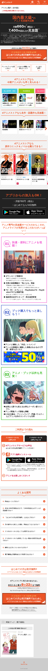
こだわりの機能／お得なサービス (23, 67)
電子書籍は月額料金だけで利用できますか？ (19, 554)
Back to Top (24, 664)
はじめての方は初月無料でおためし (24, 54)
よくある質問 (39, 67)
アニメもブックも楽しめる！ (8, 67)
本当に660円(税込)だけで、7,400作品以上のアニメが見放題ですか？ (22, 509)
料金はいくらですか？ (12, 501)
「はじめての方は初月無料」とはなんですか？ (20, 517)
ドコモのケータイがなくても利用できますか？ (20, 531)
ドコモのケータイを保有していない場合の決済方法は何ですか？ (22, 539)
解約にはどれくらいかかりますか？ (16, 547)
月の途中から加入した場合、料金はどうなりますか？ (22, 524)
